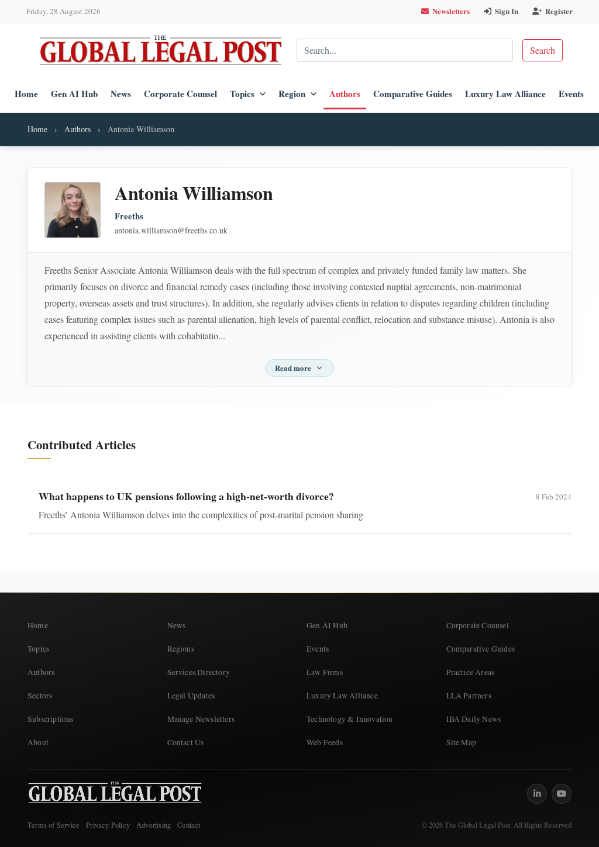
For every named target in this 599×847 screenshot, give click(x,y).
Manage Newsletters (201, 719)
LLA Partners (468, 695)
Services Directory (198, 672)
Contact (188, 825)
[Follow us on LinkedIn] (537, 794)
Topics (242, 93)
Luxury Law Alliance (505, 93)
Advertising (153, 825)
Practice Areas (470, 672)
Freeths (129, 216)
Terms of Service (53, 825)
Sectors (39, 695)
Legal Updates (191, 695)
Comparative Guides (412, 93)
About (38, 742)
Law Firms (325, 672)
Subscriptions (50, 719)
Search (542, 50)
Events (571, 93)
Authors (344, 93)
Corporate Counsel (180, 93)
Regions (180, 648)
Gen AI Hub (74, 93)
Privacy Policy (108, 825)
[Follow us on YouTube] (562, 794)
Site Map (461, 742)
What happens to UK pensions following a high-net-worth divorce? (186, 496)
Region (291, 93)
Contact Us (185, 742)
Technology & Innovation (350, 719)
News (121, 93)
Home (26, 93)
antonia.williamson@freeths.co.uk (171, 230)
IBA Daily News (473, 719)
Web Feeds (325, 742)
